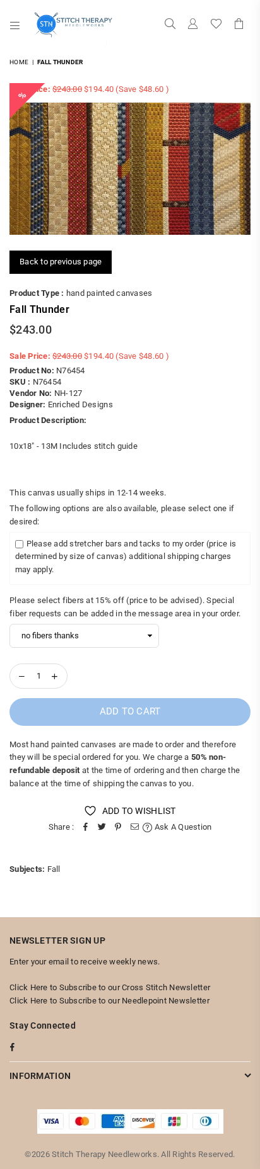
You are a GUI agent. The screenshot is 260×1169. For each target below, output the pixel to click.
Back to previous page (61, 261)
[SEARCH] (170, 25)
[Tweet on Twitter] (101, 827)
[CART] (239, 25)
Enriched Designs (80, 404)
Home (18, 62)
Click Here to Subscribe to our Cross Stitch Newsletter (109, 987)
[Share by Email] (134, 827)
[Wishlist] (216, 25)
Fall (54, 869)
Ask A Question (182, 827)
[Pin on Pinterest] (118, 827)
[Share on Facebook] (85, 827)
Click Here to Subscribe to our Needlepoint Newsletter (109, 1000)
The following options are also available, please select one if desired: (121, 515)
